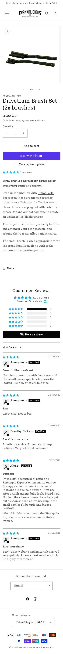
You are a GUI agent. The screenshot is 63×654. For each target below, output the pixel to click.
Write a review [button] (31, 334)
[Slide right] (39, 90)
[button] (7, 13)
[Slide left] (24, 90)
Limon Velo (46, 193)
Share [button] (10, 268)
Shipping (20, 120)
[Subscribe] (48, 586)
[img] (11, 357)
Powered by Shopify (43, 647)
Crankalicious (25, 647)
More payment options (31, 164)
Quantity (8, 126)
